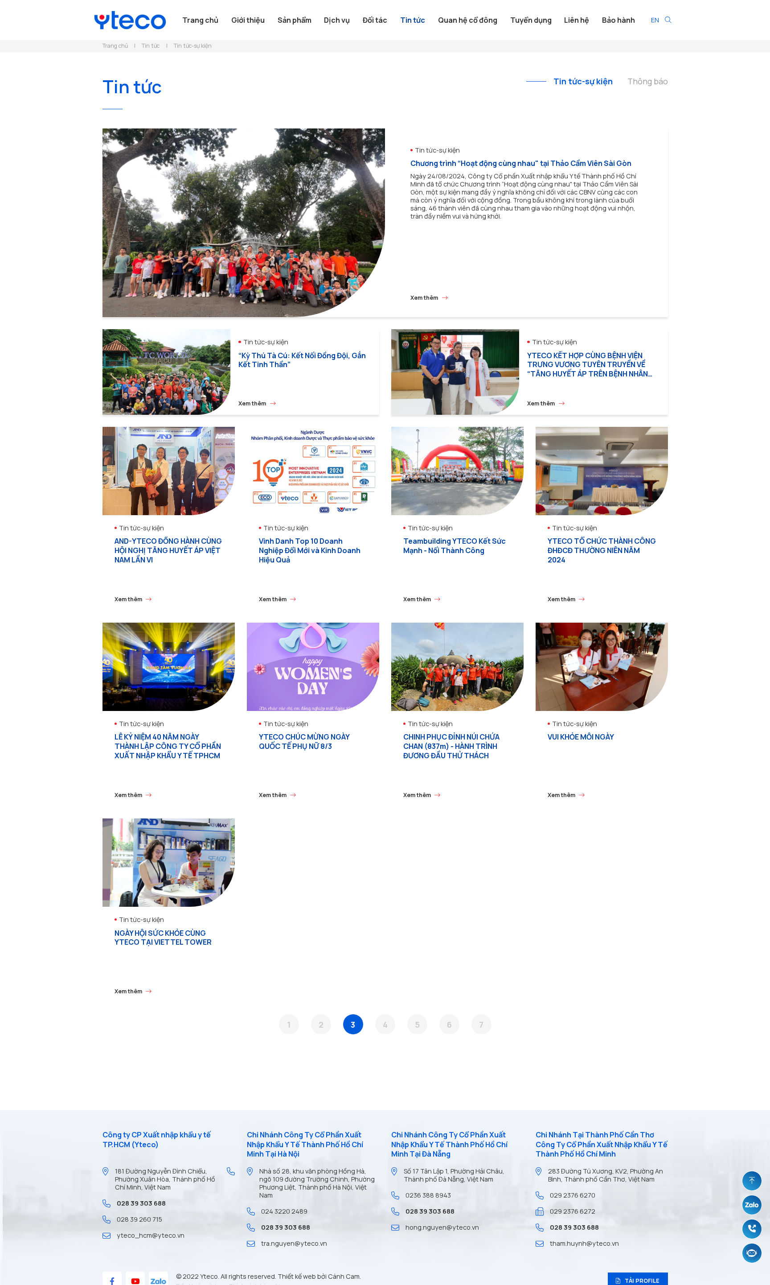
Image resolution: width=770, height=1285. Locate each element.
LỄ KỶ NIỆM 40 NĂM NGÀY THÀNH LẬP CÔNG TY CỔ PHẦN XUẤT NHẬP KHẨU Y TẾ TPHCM (168, 746)
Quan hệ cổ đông (467, 20)
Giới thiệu (248, 20)
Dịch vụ (337, 20)
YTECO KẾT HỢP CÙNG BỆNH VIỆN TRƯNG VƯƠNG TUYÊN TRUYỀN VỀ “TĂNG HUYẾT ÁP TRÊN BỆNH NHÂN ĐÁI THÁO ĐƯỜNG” (587, 369)
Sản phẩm (294, 20)
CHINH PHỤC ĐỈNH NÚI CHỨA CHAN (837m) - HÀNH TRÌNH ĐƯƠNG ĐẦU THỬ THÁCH (451, 746)
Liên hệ (576, 20)
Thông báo (647, 81)
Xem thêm (424, 298)
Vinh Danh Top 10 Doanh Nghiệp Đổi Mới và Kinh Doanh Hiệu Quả (309, 550)
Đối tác (375, 20)
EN (655, 20)
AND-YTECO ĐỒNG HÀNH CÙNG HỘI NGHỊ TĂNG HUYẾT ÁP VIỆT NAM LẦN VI (168, 550)
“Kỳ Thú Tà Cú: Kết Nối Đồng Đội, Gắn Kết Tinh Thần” (302, 360)
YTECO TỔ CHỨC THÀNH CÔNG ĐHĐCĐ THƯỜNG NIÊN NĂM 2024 (602, 550)
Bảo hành (618, 20)
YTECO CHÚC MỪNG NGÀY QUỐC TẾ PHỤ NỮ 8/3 (304, 741)
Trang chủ (200, 20)
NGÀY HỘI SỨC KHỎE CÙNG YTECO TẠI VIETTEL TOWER (163, 937)
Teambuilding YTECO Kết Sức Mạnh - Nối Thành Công (454, 545)
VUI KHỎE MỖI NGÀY (581, 737)
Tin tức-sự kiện (583, 81)
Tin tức (412, 20)
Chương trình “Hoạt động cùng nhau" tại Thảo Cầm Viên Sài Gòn (520, 163)
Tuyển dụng (531, 20)
